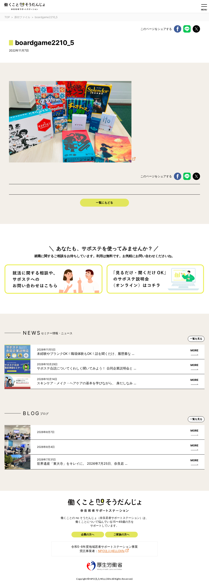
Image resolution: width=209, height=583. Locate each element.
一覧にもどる (104, 202)
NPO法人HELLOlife (111, 551)
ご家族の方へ (121, 534)
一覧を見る (196, 338)
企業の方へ (87, 534)
